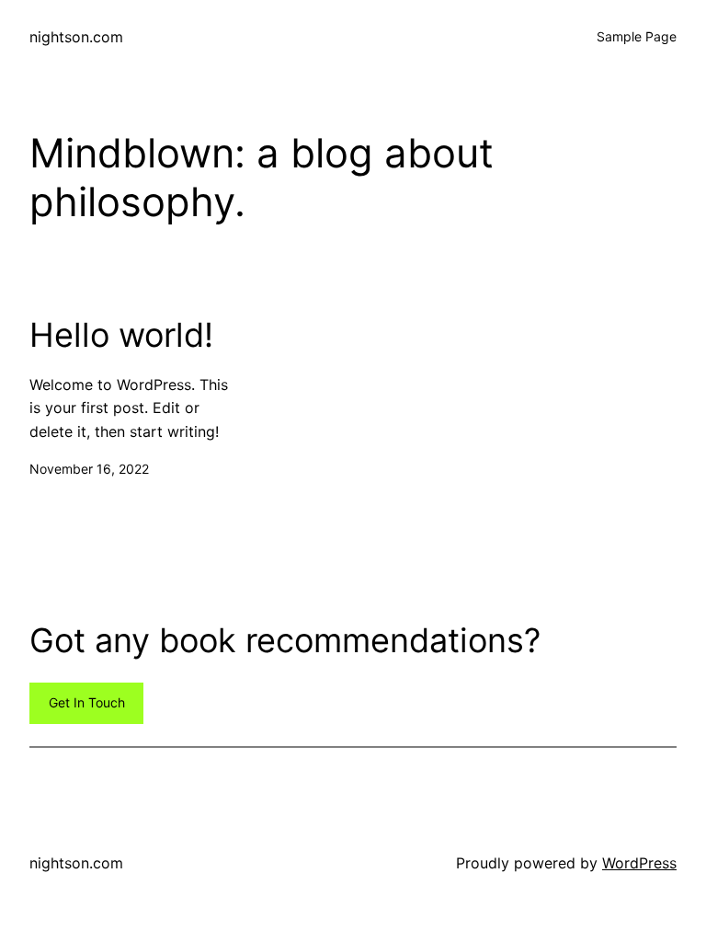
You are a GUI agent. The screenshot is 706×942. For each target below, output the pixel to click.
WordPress (639, 863)
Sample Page (637, 36)
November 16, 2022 (89, 469)
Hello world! (121, 335)
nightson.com (76, 37)
